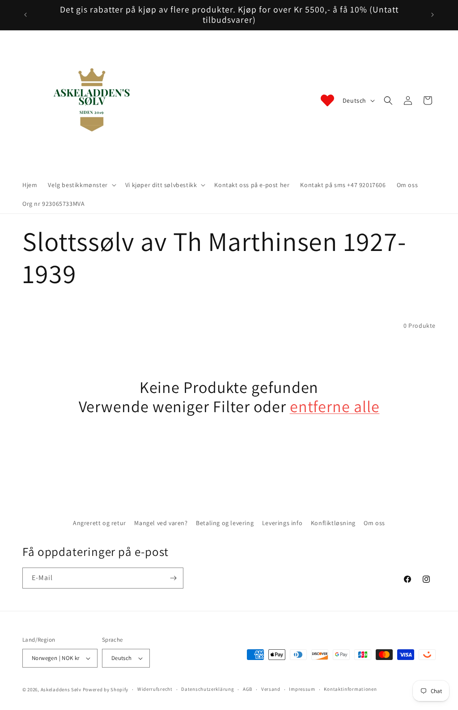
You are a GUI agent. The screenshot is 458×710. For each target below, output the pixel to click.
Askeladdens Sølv (61, 689)
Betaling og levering (225, 523)
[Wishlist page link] (327, 100)
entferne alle (335, 406)
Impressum (302, 689)
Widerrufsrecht (155, 689)
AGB (247, 689)
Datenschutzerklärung (207, 689)
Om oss (374, 523)
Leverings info (282, 523)
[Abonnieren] (173, 578)
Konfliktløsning (333, 523)
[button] (80, 184)
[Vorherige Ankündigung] (25, 14)
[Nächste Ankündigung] (432, 14)
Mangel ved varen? (160, 523)
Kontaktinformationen (350, 689)
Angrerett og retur (99, 523)
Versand (270, 689)
